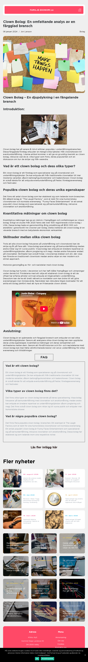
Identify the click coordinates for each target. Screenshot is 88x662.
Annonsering (60, 637)
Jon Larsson (26, 32)
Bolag (82, 32)
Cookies (61, 644)
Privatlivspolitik (47, 658)
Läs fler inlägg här (44, 447)
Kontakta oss (60, 647)
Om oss (61, 641)
